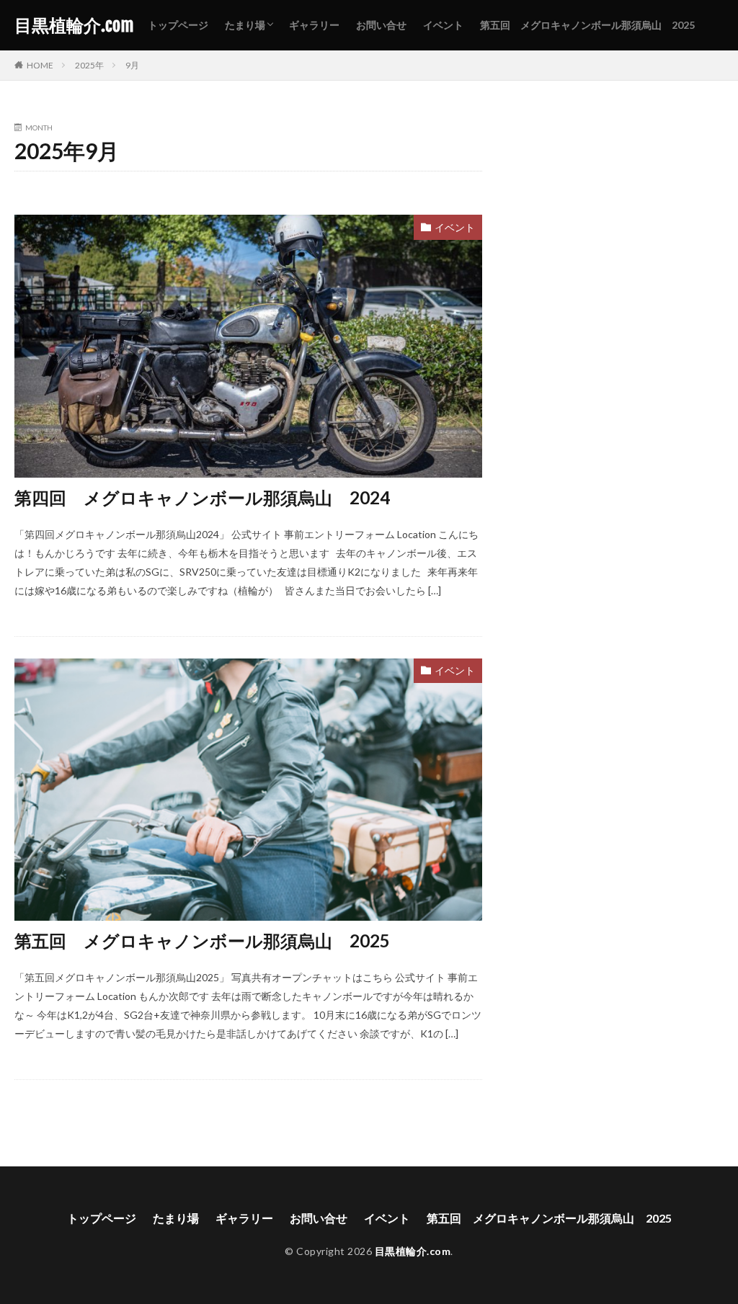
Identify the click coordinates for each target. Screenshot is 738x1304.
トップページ (178, 25)
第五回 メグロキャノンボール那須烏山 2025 (587, 25)
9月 (132, 65)
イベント (443, 25)
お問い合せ (381, 25)
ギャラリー (314, 25)
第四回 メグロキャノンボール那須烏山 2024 (202, 497)
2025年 (89, 65)
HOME (40, 65)
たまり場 (245, 25)
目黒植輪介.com (73, 25)
